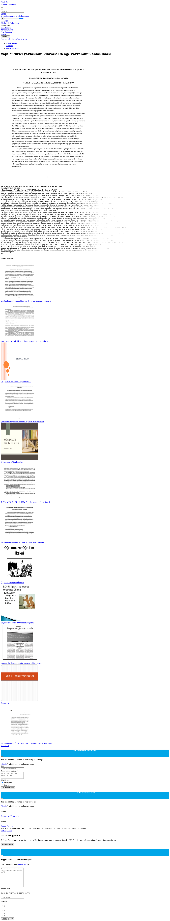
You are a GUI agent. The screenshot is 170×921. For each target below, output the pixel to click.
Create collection (8, 788)
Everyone (8, 783)
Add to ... (5, 37)
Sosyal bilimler (12, 43)
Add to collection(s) (9, 39)
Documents (5, 816)
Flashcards (5, 23)
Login (3, 14)
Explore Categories (8, 4)
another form (22, 864)
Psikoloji (9, 46)
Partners (10, 826)
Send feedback (7, 845)
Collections (14, 23)
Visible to (4, 780)
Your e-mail (5, 889)
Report (3, 826)
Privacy (4, 830)
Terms (9, 830)
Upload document (8, 16)
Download (5, 746)
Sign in (4, 764)
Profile (3, 34)
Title (2, 766)
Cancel (4, 919)
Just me (7, 785)
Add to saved (22, 39)
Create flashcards (22, 16)
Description (9, 771)
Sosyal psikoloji (12, 48)
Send (11, 919)
